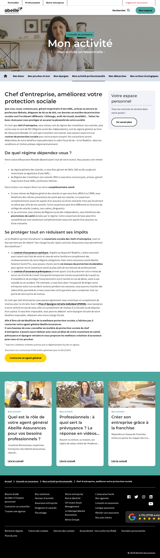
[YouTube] (151, 503)
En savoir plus (124, 122)
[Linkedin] (151, 496)
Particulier (13, 2)
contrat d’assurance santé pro (31, 252)
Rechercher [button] (118, 10)
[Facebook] (128, 496)
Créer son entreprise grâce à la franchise (129, 422)
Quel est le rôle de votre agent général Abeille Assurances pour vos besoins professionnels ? (28, 428)
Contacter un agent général (25, 357)
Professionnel (32, 2)
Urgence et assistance (137, 2)
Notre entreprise (55, 2)
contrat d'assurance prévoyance (32, 271)
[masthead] (13, 10)
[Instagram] (143, 496)
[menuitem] (5, 76)
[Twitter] (136, 496)
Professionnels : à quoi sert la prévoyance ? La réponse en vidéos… (79, 425)
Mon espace (145, 10)
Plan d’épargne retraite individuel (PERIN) (62, 303)
